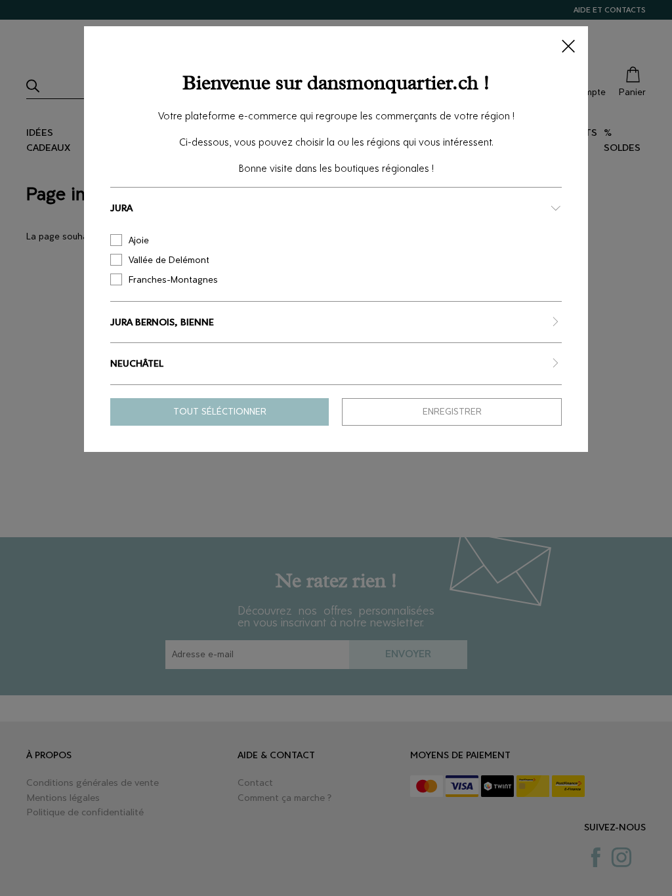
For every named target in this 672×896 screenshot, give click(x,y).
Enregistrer (452, 411)
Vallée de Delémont (169, 260)
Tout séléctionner (219, 411)
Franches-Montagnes (173, 279)
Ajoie (139, 240)
